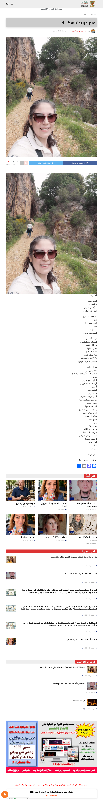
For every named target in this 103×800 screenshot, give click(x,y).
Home (94, 14)
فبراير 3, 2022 (91, 709)
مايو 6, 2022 (62, 31)
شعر (84, 14)
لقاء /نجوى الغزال (27, 537)
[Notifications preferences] (4, 794)
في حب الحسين (79, 700)
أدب (89, 14)
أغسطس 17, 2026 (28, 507)
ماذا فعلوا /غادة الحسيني (56, 537)
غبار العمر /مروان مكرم (25, 503)
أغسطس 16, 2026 (91, 543)
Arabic (11, 798)
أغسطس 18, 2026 (59, 509)
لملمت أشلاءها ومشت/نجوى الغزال (54, 505)
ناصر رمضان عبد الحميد (80, 31)
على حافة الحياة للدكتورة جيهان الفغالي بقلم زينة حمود (74, 557)
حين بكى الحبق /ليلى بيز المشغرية (88, 538)
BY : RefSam (51, 795)
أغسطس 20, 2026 (90, 566)
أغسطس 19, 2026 (91, 509)
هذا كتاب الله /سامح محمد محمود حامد (86, 505)
